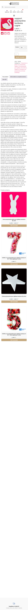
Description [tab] (5, 76)
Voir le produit (14, 225)
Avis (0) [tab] (4, 79)
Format (17, 47)
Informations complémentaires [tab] (18, 76)
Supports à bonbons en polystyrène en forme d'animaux (20, 71)
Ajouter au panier (20, 57)
